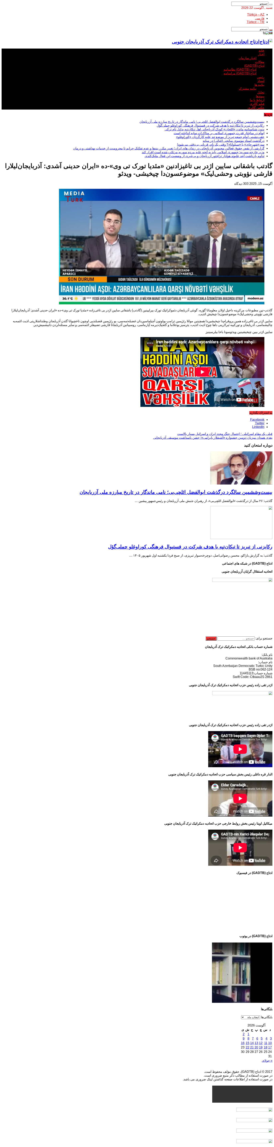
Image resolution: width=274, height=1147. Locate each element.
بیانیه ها (259, 84)
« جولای (267, 1060)
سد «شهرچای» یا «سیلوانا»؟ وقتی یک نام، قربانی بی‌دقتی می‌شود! (220, 144)
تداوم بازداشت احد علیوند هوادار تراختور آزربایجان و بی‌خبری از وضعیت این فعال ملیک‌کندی (204, 156)
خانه (261, 50)
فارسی (259, 18)
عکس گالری (256, 107)
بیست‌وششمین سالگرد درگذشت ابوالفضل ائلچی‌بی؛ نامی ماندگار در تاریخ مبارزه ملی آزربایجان (201, 121)
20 (256, 1047)
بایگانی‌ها (266, 1017)
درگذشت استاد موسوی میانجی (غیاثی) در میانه (233, 140)
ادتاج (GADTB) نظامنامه (240, 69)
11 (265, 1043)
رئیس (260, 77)
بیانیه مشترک (247, 88)
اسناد (261, 81)
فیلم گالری (257, 104)
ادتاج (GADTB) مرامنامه (240, 73)
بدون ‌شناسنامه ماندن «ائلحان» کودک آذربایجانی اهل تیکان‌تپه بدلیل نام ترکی (214, 129)
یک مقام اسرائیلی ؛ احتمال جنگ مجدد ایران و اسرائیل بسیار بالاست (224, 434)
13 (256, 1043)
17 (270, 1047)
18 (265, 1047)
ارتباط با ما (257, 100)
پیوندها (260, 96)
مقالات (259, 62)
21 (252, 1047)
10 (270, 1043)
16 (243, 1043)
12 (261, 1043)
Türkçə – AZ (255, 14)
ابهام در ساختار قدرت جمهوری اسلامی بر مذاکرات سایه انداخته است (219, 133)
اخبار (261, 54)
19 (261, 1047)
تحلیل (260, 92)
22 (247, 1047)
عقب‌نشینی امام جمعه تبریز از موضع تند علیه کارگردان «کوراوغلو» (220, 137)
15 (247, 1043)
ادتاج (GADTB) (254, 65)
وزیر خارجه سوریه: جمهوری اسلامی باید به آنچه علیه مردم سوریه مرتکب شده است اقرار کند (203, 152)
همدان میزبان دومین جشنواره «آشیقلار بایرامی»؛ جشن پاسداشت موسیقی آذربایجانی (212, 437)
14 (252, 1043)
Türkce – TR (255, 22)
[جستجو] (270, 4)
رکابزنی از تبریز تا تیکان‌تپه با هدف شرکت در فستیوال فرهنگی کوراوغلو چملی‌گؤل (210, 125)
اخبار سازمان (247, 58)
